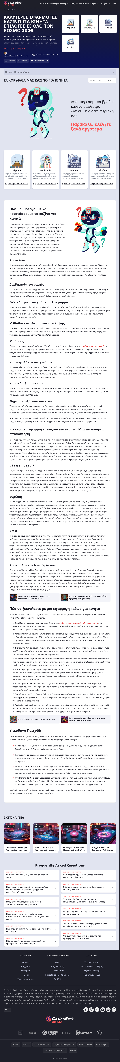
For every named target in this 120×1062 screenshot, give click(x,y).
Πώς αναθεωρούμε (91, 975)
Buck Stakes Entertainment (57, 975)
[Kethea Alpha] (66, 1032)
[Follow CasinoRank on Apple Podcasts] (113, 1009)
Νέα (114, 3)
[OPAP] (32, 1032)
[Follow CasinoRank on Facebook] (84, 1009)
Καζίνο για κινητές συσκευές (53, 3)
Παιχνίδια (25, 966)
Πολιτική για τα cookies (59, 1059)
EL (6, 1009)
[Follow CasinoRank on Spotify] (107, 1009)
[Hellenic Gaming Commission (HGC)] (20, 1032)
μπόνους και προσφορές (94, 346)
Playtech (57, 962)
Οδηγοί (104, 3)
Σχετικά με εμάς (91, 962)
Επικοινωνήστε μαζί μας (91, 966)
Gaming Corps (57, 970)
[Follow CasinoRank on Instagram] (90, 1009)
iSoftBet (56, 979)
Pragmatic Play (57, 966)
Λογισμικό (25, 970)
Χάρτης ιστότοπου (25, 979)
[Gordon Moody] (49, 1032)
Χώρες (25, 975)
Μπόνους (25, 962)
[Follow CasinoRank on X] (96, 1009)
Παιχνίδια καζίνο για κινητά (83, 3)
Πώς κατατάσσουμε (91, 970)
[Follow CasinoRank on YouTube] (101, 1009)
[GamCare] (83, 1032)
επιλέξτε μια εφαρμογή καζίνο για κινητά (78, 623)
